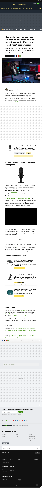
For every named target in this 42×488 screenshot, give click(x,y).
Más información (7, 486)
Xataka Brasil (4, 479)
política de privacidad (17, 414)
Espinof (19, 459)
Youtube (13, 420)
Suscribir (20, 412)
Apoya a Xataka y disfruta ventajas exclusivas (20, 425)
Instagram (15, 420)
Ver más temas (5, 443)
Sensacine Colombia (19, 480)
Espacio (30, 434)
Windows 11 (31, 440)
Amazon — (18, 155)
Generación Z (26, 29)
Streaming (4, 434)
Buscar (38, 448)
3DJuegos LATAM (13, 478)
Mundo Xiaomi (4, 463)
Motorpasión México (35, 478)
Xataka (3, 457)
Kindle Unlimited (17, 315)
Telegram (40, 8)
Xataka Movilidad (32, 436)
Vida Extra (11, 459)
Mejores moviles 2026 (14, 405)
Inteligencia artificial (32, 438)
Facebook (38, 8)
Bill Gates (12, 29)
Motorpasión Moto (36, 459)
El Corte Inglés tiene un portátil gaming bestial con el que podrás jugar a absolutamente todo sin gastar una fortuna (20, 330)
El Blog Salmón (12, 468)
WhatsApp (7, 420)
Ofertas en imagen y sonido (28, 8)
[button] (13, 89)
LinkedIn (24, 420)
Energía (17, 436)
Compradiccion (5, 471)
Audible (24, 315)
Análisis (17, 434)
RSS (20, 420)
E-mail (20, 56)
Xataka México (5, 478)
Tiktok (26, 420)
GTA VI (35, 29)
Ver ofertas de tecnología (26, 340)
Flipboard (18, 56)
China (3, 440)
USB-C (18, 247)
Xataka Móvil (4, 459)
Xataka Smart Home (5, 462)
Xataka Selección (21, 4)
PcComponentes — (28, 155)
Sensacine (19, 457)
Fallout (21, 29)
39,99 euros (18, 101)
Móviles (3, 436)
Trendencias (4, 468)
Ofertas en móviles (5, 8)
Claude (33, 405)
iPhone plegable (22, 405)
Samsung (17, 438)
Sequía (17, 29)
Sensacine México (21, 478)
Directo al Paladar (28, 457)
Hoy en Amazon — (19, 267)
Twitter (16, 56)
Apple (3, 438)
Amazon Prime (24, 310)
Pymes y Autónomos (12, 470)
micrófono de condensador (24, 198)
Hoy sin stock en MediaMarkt (19, 153)
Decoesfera (4, 469)
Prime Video (8, 314)
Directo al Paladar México (28, 478)
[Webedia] (39, 1)
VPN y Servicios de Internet (16, 8)
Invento (31, 29)
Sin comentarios (10, 55)
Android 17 (28, 405)
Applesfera (4, 460)
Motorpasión (35, 457)
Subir (37, 452)
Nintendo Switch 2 (6, 29)
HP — (28, 153)
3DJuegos (11, 457)
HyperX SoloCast (11, 198)
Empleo (17, 440)
